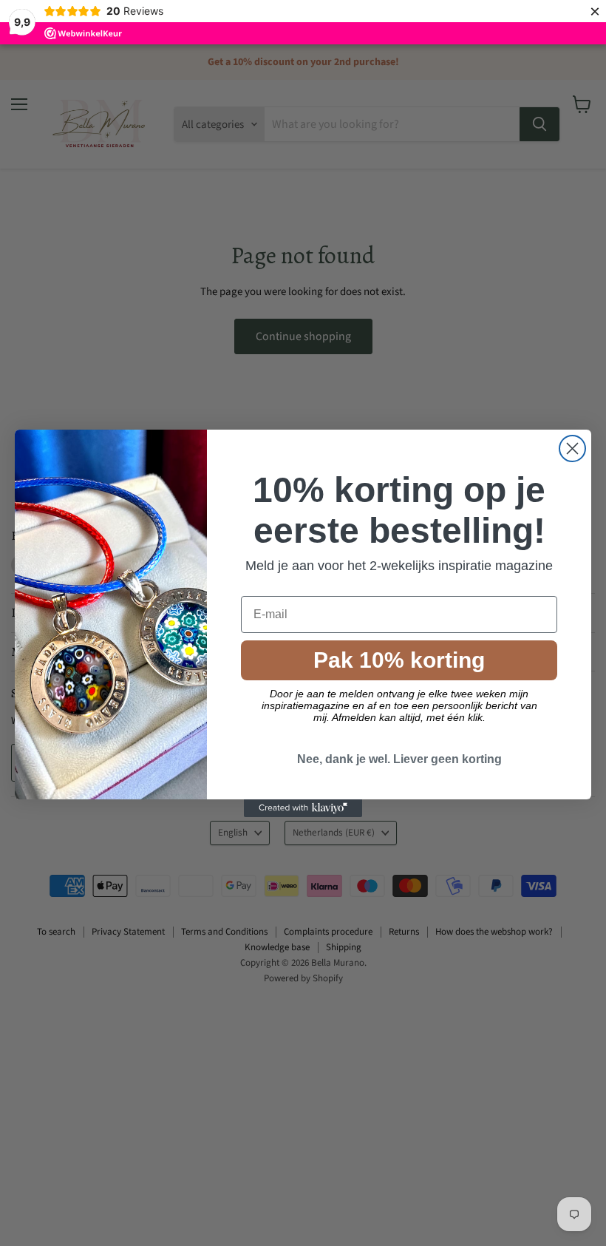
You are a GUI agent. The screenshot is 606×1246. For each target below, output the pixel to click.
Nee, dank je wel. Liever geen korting (399, 759)
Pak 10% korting (399, 660)
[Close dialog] (572, 448)
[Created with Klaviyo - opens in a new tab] (303, 808)
